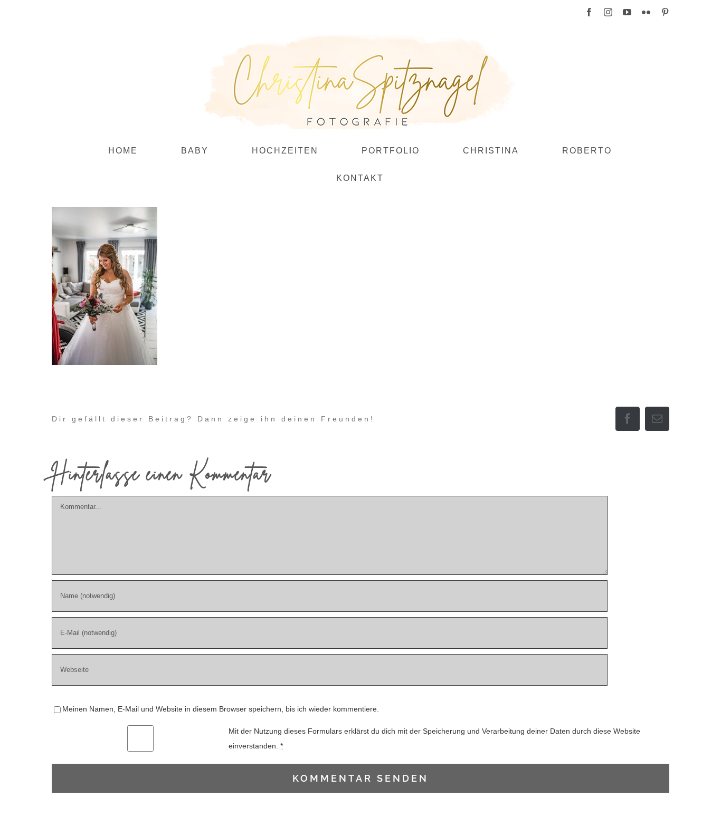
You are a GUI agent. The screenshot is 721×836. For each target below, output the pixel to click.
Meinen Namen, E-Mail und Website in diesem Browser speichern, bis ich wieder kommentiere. (220, 709)
